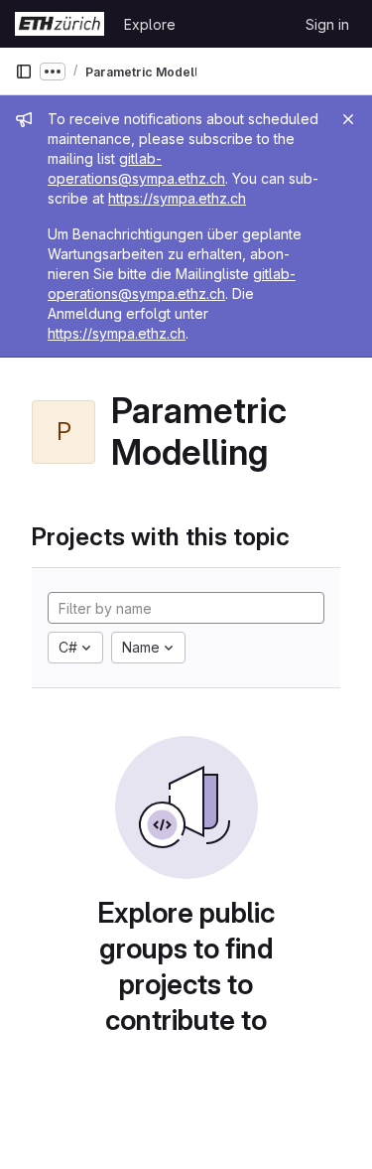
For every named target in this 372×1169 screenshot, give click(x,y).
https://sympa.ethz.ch (177, 198)
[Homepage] (59, 24)
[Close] (348, 119)
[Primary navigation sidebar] (24, 71)
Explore (150, 24)
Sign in (327, 24)
